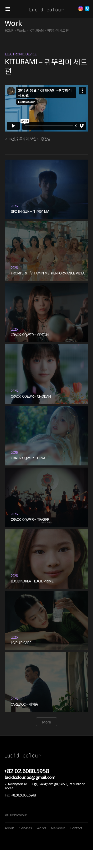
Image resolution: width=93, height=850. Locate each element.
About (9, 827)
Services (25, 827)
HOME (9, 31)
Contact (76, 827)
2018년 (10, 138)
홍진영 (45, 138)
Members (58, 827)
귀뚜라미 (22, 138)
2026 (14, 205)
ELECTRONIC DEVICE (20, 53)
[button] (8, 9)
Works (21, 31)
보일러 (34, 138)
